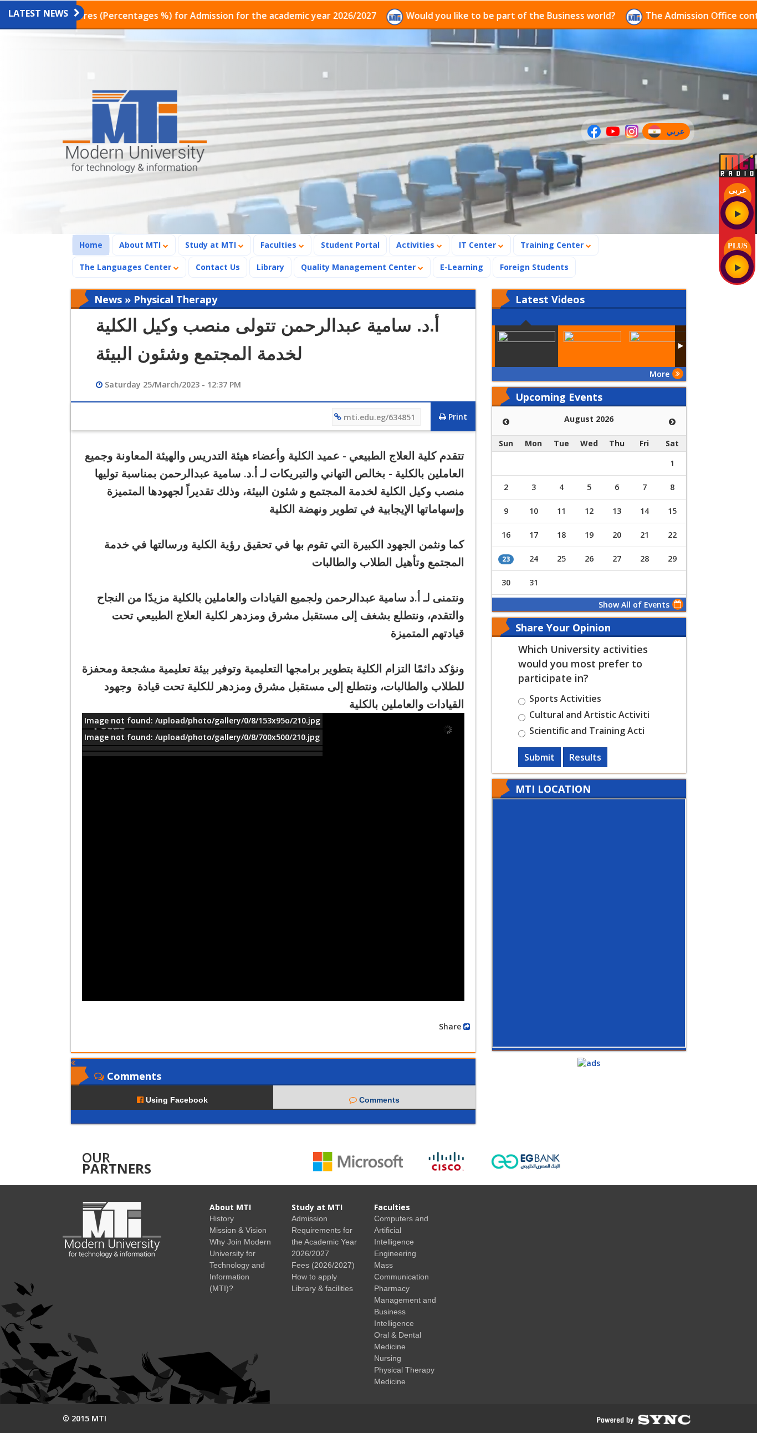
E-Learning (461, 267)
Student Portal (350, 244)
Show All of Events (634, 604)
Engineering (395, 1253)
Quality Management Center (359, 267)
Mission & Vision (238, 1230)
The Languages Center (126, 267)
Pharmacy (392, 1288)
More (659, 374)
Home (94, 244)
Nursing (387, 1358)
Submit (539, 757)
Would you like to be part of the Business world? (442, 15)
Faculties (279, 244)
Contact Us (218, 267)
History (221, 1218)
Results (585, 757)
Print (456, 416)
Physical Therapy (404, 1369)
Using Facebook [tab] (176, 1099)
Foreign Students (537, 266)
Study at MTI (211, 244)
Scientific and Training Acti (587, 732)
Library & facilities (322, 1288)
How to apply (314, 1276)
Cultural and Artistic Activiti (589, 716)
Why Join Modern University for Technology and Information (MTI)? (240, 1265)
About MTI (141, 244)
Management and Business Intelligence (405, 1312)
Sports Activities (565, 700)
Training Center (553, 244)
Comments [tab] (378, 1099)
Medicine (390, 1381)
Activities (416, 244)
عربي (678, 133)
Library (270, 267)
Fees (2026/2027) (323, 1265)
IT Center (478, 244)
